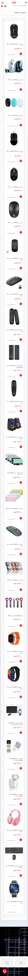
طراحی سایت (17, 973)
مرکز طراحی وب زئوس (11, 973)
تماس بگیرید (14, 905)
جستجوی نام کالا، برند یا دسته (19, 6)
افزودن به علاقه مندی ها (10, 54)
